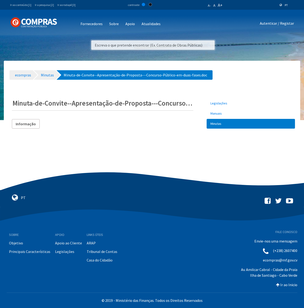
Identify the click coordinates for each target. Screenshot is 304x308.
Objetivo (16, 243)
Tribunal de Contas (102, 251)
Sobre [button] (114, 23)
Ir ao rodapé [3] (66, 5)
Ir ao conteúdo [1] (20, 5)
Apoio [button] (130, 23)
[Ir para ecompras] (33, 22)
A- (209, 5)
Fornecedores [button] (92, 23)
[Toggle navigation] (63, 24)
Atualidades (151, 23)
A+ (220, 5)
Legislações (64, 251)
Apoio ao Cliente (68, 243)
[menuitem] (251, 103)
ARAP (91, 243)
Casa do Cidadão (100, 260)
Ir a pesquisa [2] (44, 5)
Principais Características (29, 251)
